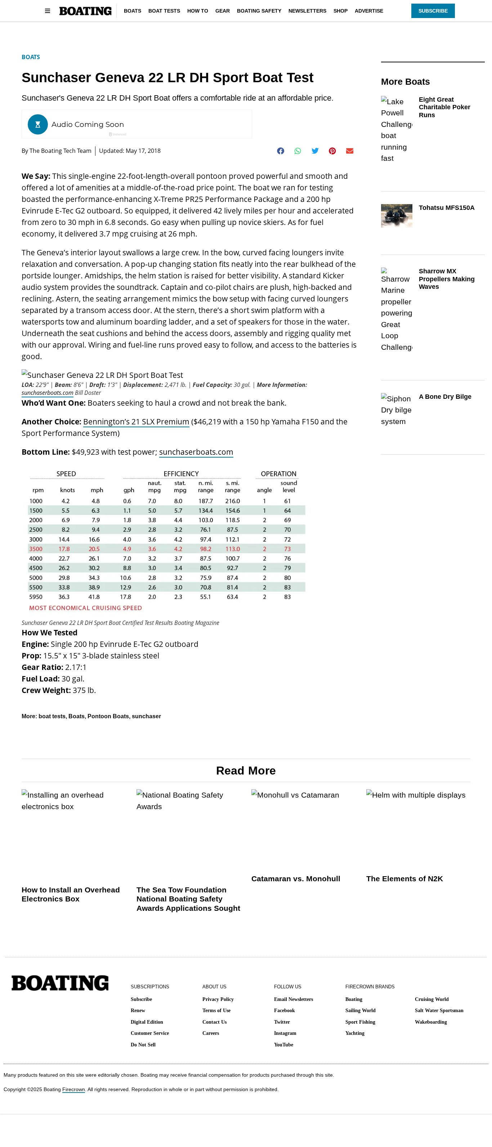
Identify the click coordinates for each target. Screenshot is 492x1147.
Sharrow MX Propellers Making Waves (447, 279)
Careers (210, 1033)
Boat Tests (164, 11)
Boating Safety (259, 11)
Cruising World (432, 999)
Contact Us (214, 1022)
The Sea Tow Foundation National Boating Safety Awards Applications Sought (188, 899)
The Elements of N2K (404, 878)
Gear (222, 11)
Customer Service (150, 1033)
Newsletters (307, 11)
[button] (281, 151)
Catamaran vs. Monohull (295, 878)
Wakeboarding (431, 1022)
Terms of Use (216, 1010)
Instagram (285, 1033)
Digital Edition (147, 1022)
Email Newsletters (293, 999)
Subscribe (141, 999)
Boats (132, 11)
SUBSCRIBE (433, 11)
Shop (341, 11)
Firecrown (73, 1089)
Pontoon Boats (108, 716)
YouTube (283, 1044)
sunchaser (146, 716)
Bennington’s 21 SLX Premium (136, 421)
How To (197, 11)
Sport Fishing (360, 1022)
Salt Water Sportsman (439, 1010)
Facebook (284, 1010)
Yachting (354, 1033)
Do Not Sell (143, 1044)
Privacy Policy (218, 999)
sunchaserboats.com (47, 393)
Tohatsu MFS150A (447, 207)
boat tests (52, 716)
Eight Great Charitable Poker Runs (444, 107)
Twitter (282, 1022)
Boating (353, 999)
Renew (138, 1010)
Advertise (369, 11)
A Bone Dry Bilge (445, 396)
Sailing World (360, 1010)
